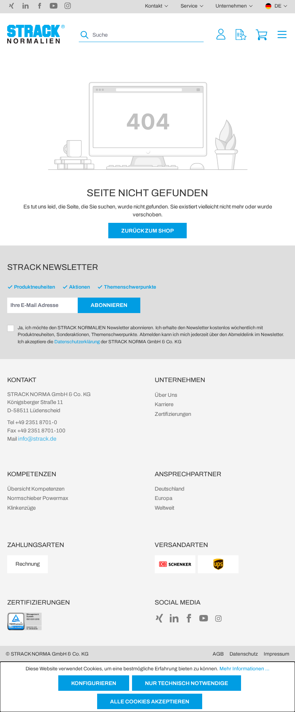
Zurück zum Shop (147, 231)
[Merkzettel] (241, 34)
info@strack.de (37, 439)
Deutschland (170, 489)
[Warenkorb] (261, 34)
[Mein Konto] (221, 34)
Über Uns (166, 395)
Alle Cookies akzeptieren (149, 701)
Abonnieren (109, 305)
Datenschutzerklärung (77, 341)
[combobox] (147, 35)
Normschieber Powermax (37, 498)
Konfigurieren (93, 683)
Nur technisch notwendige (186, 683)
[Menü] (282, 34)
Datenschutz (244, 654)
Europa (163, 498)
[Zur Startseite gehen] (36, 34)
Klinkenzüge (21, 508)
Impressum (276, 654)
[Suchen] (85, 35)
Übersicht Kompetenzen (35, 489)
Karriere (164, 404)
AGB (218, 654)
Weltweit (164, 508)
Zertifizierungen (173, 414)
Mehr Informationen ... (244, 668)
